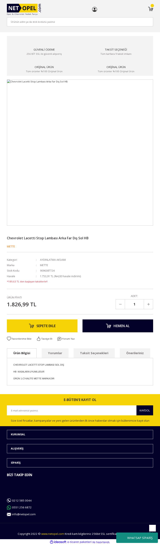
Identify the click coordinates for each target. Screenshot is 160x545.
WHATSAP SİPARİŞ (140, 538)
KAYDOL (145, 410)
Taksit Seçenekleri (94, 353)
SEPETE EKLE (46, 326)
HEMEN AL (122, 326)
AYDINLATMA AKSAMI (53, 260)
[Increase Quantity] (148, 304)
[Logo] (24, 9)
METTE (11, 246)
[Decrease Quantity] (120, 304)
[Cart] (150, 9)
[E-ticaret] (79, 542)
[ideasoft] (58, 542)
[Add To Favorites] (19, 339)
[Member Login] (94, 9)
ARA (143, 22)
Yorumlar (55, 353)
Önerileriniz (135, 353)
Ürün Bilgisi (21, 353)
